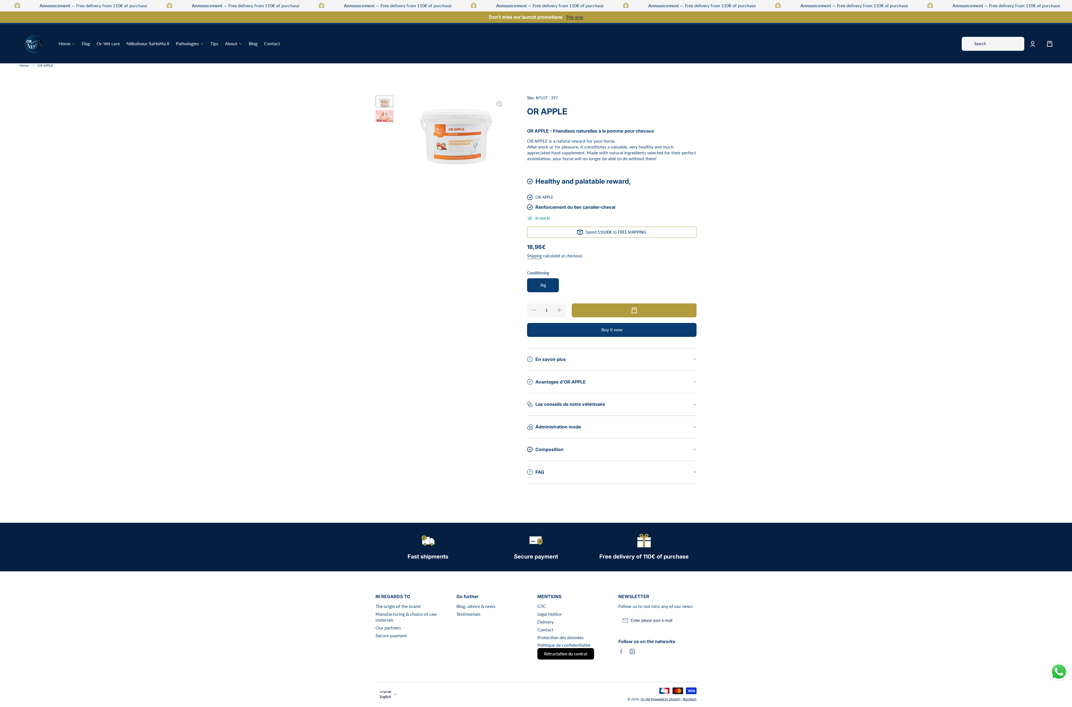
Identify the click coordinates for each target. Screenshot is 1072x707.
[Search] (967, 44)
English (385, 696)
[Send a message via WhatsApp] (1059, 672)
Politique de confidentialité (563, 645)
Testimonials (468, 614)
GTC (541, 606)
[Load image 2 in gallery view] (384, 116)
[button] (1049, 44)
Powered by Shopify (666, 699)
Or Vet (645, 699)
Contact (545, 629)
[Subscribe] (690, 620)
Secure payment (391, 635)
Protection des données (560, 637)
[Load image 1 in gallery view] (384, 101)
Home (24, 65)
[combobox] (993, 44)
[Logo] (33, 44)
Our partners (388, 627)
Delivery (545, 621)
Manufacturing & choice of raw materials (406, 616)
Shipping (534, 255)
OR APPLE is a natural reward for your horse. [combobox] (571, 140)
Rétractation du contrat (565, 653)
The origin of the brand (397, 606)
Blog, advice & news (476, 606)
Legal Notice (549, 614)
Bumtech (690, 699)
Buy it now (612, 329)
